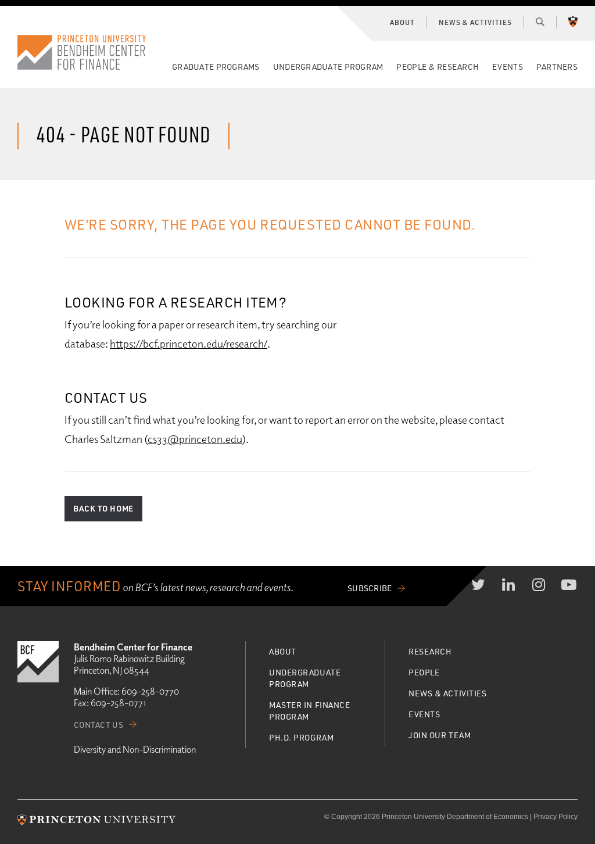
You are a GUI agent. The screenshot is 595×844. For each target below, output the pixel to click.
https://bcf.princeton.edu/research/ (188, 343)
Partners (557, 66)
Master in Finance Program (309, 710)
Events (507, 66)
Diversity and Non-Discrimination (135, 749)
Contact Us (98, 724)
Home (81, 52)
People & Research (437, 66)
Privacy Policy (555, 817)
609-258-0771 (118, 703)
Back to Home (103, 508)
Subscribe (369, 587)
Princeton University (573, 21)
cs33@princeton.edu (195, 438)
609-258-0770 (150, 691)
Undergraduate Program (328, 66)
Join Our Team (439, 735)
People (423, 672)
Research (429, 651)
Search (540, 21)
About (402, 22)
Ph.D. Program (301, 737)
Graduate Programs (216, 66)
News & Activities (475, 22)
